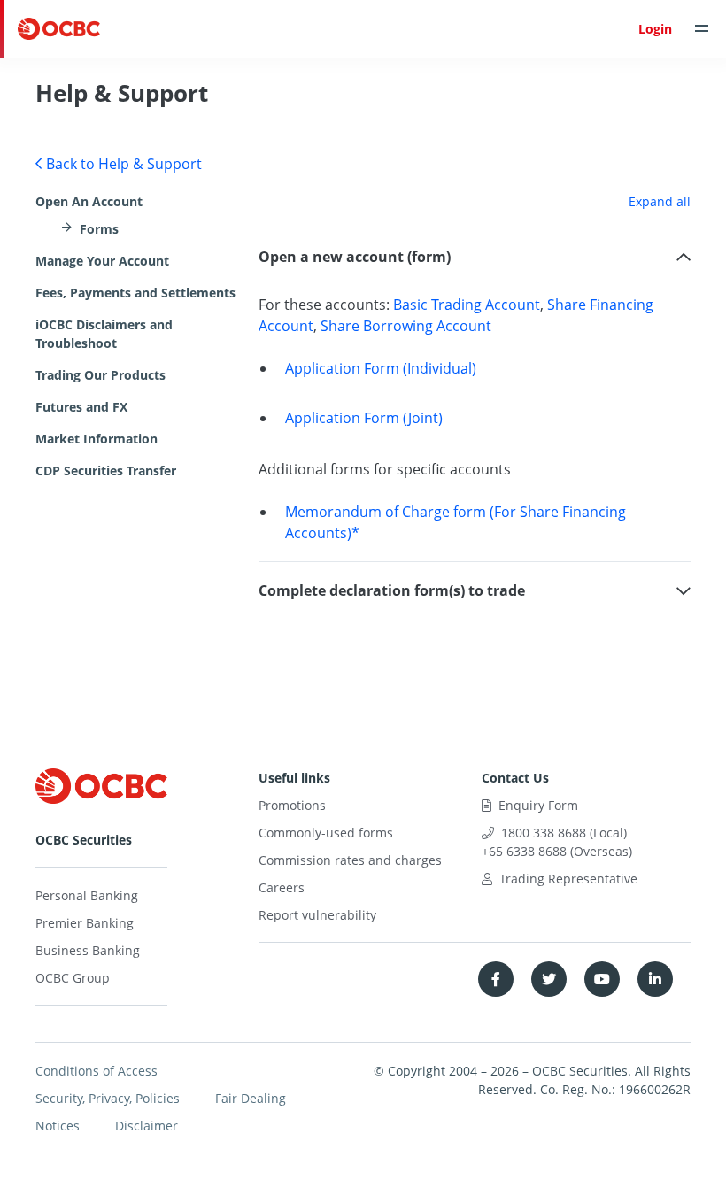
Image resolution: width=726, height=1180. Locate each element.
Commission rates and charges (350, 860)
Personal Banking (86, 895)
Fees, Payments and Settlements (135, 292)
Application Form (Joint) (364, 418)
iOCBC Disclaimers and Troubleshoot (104, 333)
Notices (57, 1125)
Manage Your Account (102, 260)
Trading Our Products (100, 374)
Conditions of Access (96, 1070)
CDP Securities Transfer (105, 470)
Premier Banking (84, 922)
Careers (282, 887)
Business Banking (87, 950)
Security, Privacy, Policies (107, 1098)
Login (655, 28)
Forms (99, 228)
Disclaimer (146, 1125)
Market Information (96, 438)
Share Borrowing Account (406, 325)
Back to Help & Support (124, 164)
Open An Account (89, 201)
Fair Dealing (250, 1098)
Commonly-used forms (326, 832)
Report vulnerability (317, 914)
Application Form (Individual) (380, 368)
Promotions (292, 805)
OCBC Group (72, 977)
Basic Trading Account (466, 304)
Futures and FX (81, 406)
